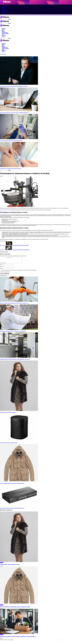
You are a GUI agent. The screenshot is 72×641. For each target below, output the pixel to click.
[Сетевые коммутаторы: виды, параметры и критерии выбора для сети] (19, 506)
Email (1, 266)
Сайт (1, 268)
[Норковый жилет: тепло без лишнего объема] (19, 410)
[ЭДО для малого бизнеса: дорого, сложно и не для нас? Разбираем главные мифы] (19, 110)
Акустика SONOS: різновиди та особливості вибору (8, 442)
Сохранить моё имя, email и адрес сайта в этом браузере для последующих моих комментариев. (19, 270)
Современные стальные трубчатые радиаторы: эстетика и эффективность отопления (14, 359)
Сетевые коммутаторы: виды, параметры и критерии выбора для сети (12, 508)
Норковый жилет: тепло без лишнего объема (8, 412)
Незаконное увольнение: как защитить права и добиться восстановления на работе (18, 636)
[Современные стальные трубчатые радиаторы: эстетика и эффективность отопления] (19, 357)
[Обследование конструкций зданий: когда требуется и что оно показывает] (19, 329)
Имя (1, 264)
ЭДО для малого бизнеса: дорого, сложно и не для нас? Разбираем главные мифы (14, 112)
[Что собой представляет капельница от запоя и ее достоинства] (19, 138)
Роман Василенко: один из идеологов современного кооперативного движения (13, 86)
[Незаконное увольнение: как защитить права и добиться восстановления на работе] (19, 633)
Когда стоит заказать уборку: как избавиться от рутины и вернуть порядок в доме (14, 303)
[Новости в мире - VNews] (4, 26)
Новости (1, 562)
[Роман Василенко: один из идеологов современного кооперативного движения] (19, 84)
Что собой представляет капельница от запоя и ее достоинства (11, 140)
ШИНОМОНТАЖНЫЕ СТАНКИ (5, 209)
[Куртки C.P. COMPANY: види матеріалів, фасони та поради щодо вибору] (19, 481)
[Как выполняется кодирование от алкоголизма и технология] (19, 166)
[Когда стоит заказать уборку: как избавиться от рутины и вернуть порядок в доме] (19, 301)
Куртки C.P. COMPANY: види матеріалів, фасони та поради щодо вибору (12, 483)
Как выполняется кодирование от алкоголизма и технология (10, 168)
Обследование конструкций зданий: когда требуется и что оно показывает (13, 331)
